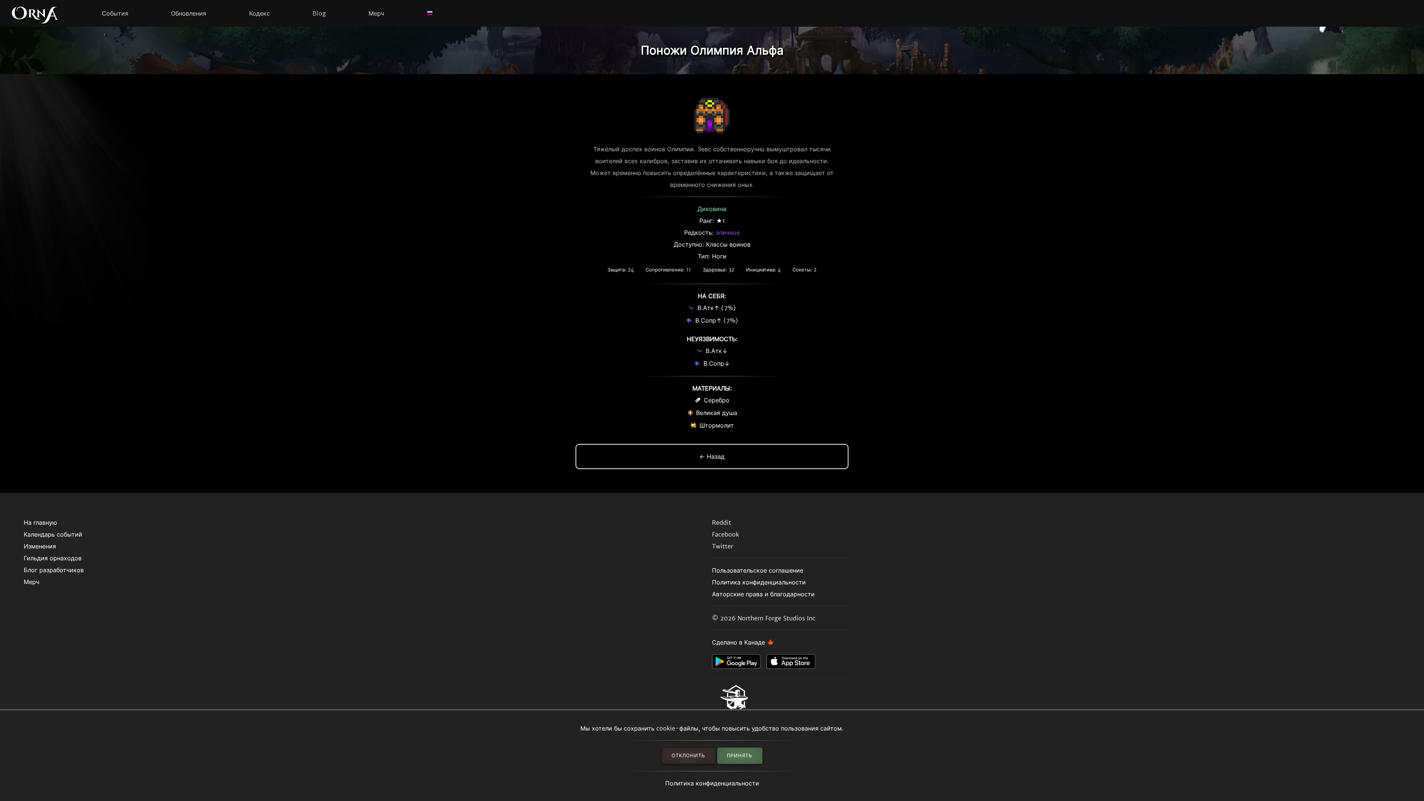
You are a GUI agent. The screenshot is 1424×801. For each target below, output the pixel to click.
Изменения (40, 546)
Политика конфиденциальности (712, 783)
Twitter (722, 546)
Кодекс (259, 13)
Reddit (721, 522)
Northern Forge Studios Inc (776, 618)
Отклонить (688, 755)
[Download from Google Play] (739, 663)
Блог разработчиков (54, 570)
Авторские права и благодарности (763, 594)
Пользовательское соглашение (757, 570)
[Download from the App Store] (794, 663)
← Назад (712, 456)
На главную (40, 522)
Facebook (725, 534)
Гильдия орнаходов (53, 558)
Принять (739, 755)
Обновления (188, 13)
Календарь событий (53, 534)
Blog (319, 13)
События (115, 13)
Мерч (376, 13)
